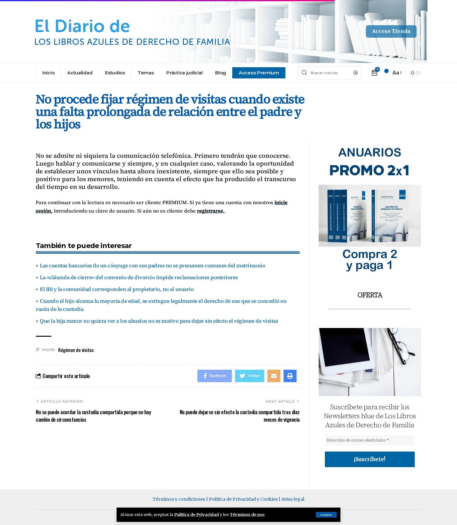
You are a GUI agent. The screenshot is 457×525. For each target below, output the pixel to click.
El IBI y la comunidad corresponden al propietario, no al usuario (117, 289)
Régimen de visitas (76, 349)
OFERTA (370, 294)
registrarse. (211, 210)
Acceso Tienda (391, 31)
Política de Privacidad (196, 514)
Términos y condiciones (179, 499)
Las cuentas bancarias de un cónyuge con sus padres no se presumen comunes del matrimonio (152, 265)
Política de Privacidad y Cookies (243, 499)
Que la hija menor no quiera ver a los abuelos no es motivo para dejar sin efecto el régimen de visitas (159, 321)
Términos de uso (247, 514)
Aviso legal (292, 499)
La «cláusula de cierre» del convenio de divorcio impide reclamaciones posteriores (139, 277)
